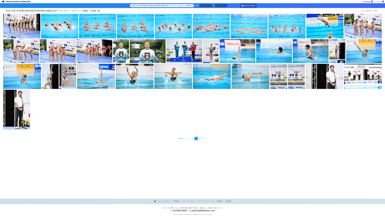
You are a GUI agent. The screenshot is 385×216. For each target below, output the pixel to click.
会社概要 (228, 201)
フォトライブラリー (165, 201)
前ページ (183, 138)
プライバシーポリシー (189, 201)
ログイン (378, 1)
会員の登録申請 (366, 1)
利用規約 (177, 201)
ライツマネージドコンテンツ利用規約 (211, 201)
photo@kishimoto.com (203, 210)
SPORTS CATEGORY (249, 5)
